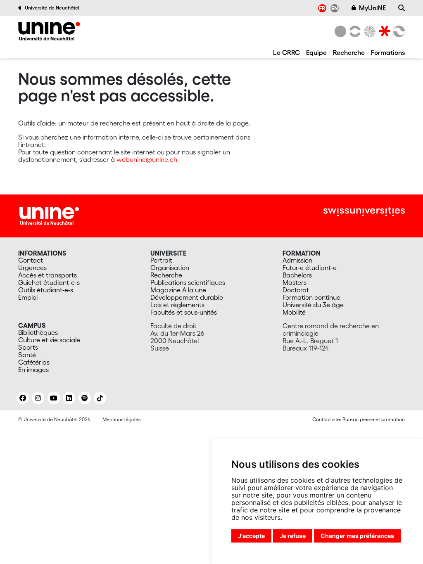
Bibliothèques (38, 332)
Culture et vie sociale (49, 340)
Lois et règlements (177, 304)
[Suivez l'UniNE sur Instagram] (38, 398)
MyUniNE (372, 8)
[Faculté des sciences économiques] (397, 31)
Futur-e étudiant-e (310, 267)
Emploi (28, 297)
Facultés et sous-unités (183, 312)
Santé (27, 354)
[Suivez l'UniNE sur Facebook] (23, 398)
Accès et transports (47, 275)
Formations (388, 52)
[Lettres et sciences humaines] (353, 31)
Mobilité (294, 312)
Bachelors (297, 275)
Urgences (32, 267)
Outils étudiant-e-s (45, 290)
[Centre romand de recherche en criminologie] (49, 31)
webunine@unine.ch (146, 159)
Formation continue (311, 297)
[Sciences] (368, 31)
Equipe (316, 52)
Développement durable (186, 297)
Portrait (161, 260)
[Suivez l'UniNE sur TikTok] (100, 398)
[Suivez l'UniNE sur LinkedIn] (69, 398)
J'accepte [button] (251, 535)
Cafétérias (34, 362)
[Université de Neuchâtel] (340, 31)
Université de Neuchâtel (52, 7)
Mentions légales (121, 419)
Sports (28, 347)
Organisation (169, 267)
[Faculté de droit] (382, 31)
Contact (30, 260)
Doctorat (296, 290)
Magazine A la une (178, 290)
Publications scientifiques (187, 282)
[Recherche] (401, 8)
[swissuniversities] (364, 211)
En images (33, 369)
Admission (297, 260)
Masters (295, 282)
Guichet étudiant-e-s (49, 282)
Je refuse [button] (293, 535)
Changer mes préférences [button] (357, 535)
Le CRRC (286, 52)
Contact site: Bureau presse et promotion (358, 419)
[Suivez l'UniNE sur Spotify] (84, 398)
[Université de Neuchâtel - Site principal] (49, 215)
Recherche (349, 52)
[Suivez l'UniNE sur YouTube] (54, 398)
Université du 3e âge (313, 304)
